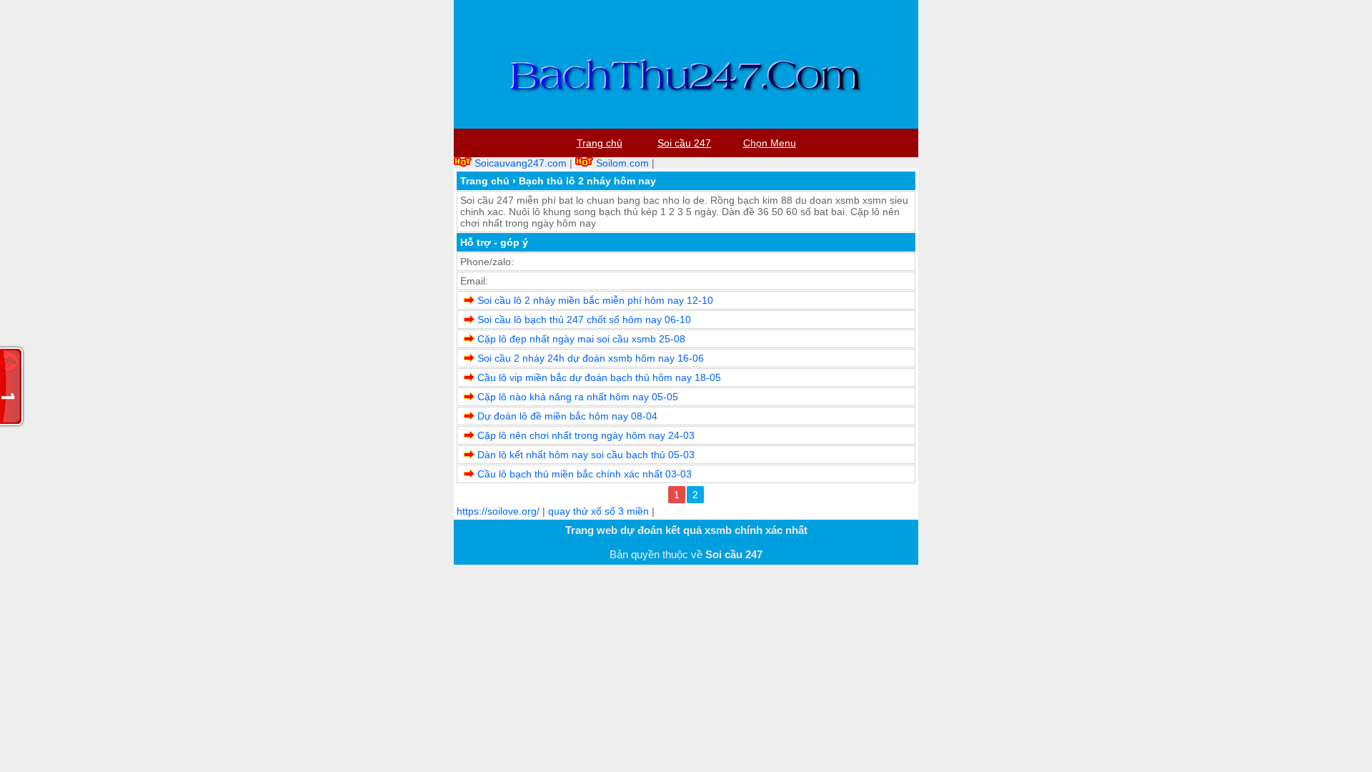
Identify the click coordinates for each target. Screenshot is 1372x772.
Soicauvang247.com (521, 163)
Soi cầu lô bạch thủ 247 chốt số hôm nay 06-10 (584, 319)
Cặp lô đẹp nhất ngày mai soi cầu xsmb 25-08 (581, 339)
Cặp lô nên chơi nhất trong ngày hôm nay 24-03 (586, 435)
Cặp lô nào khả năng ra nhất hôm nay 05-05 (577, 396)
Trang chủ (484, 181)
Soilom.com (622, 163)
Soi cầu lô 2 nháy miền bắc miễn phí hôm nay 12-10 (595, 300)
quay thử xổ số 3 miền (598, 511)
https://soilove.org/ (498, 511)
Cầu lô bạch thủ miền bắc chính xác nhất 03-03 (584, 474)
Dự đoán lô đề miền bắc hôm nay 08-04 (567, 416)
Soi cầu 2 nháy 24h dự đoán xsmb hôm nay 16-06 (590, 358)
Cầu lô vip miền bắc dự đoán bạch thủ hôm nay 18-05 (599, 377)
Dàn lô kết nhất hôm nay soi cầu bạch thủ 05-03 (586, 454)
